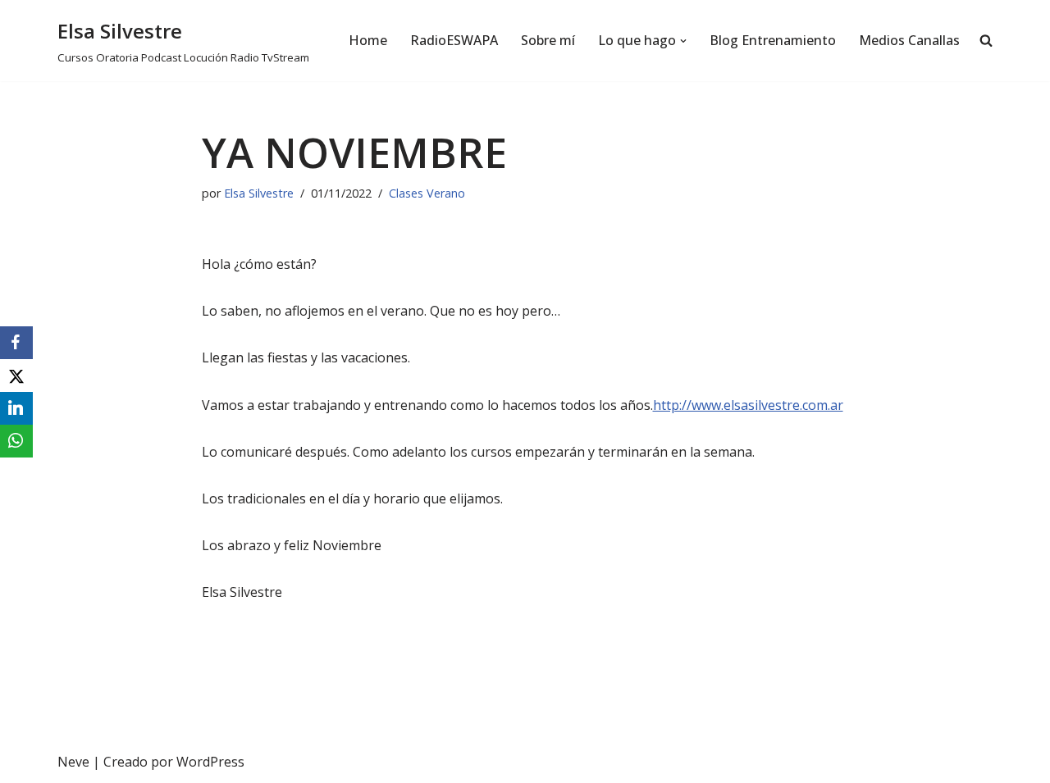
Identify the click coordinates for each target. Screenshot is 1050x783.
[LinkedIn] (16, 408)
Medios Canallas (909, 40)
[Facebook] (16, 342)
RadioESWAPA (454, 40)
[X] (16, 375)
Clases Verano (427, 193)
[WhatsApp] (16, 441)
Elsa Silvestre (259, 193)
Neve (73, 762)
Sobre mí (548, 40)
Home (368, 40)
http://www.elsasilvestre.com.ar (748, 405)
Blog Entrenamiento (773, 40)
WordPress (210, 762)
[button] (683, 41)
